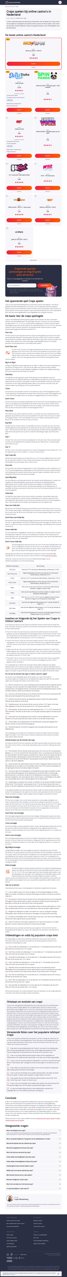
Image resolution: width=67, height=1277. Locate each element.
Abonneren (44, 285)
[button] (33, 260)
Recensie (33, 67)
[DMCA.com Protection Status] (10, 1261)
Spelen (33, 63)
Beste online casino (9, 6)
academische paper (51, 555)
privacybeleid (12, 1274)
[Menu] (59, 2)
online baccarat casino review (45, 1118)
